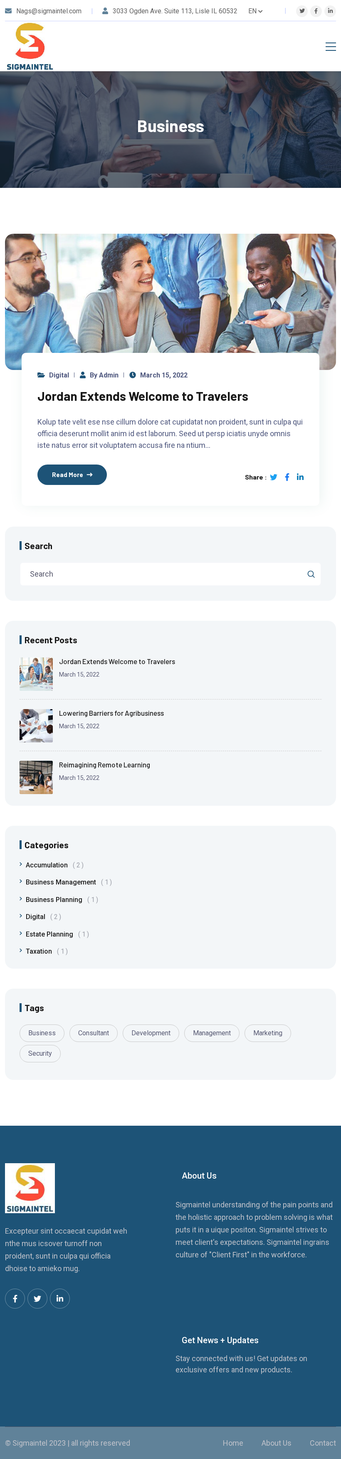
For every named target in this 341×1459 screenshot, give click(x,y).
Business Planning (60, 900)
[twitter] (302, 11)
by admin (104, 375)
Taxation (45, 951)
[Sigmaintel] (30, 46)
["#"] (15, 1299)
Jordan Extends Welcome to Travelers (142, 395)
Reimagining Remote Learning (104, 764)
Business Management (67, 882)
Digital (59, 375)
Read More (67, 474)
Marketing (267, 1033)
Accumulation (53, 865)
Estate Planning (56, 934)
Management (212, 1033)
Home (233, 1443)
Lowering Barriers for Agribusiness (111, 713)
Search (38, 545)
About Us (277, 1443)
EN (252, 11)
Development (150, 1033)
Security (40, 1053)
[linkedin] (330, 11)
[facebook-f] (316, 11)
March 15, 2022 (164, 375)
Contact (323, 1443)
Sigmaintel (29, 1443)
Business (42, 1033)
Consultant (93, 1033)
